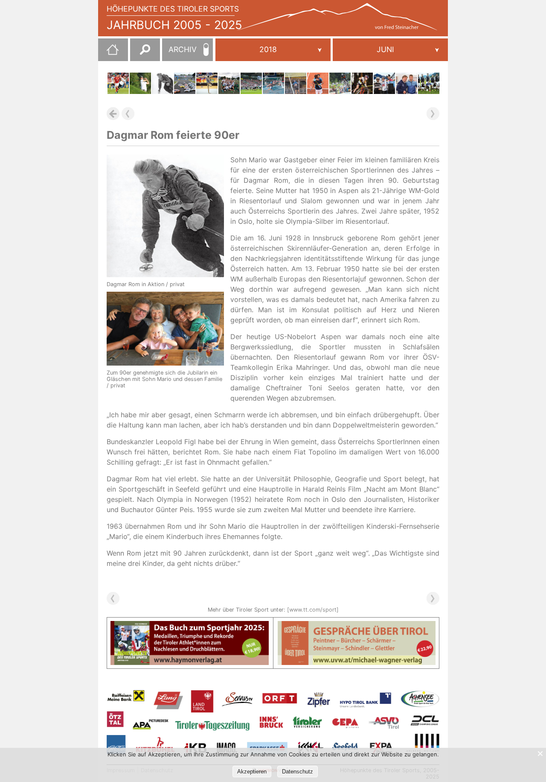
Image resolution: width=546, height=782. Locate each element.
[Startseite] (108, 53)
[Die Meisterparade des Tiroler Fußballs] (428, 83)
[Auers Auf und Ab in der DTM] (184, 83)
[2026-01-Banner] (189, 626)
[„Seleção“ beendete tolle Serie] (118, 83)
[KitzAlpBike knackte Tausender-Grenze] (362, 83)
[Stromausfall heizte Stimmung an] (295, 83)
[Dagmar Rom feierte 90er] (162, 83)
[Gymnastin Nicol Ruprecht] (207, 83)
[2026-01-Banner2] (357, 626)
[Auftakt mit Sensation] (406, 83)
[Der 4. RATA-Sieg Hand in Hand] (384, 83)
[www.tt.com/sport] (313, 609)
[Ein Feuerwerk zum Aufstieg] (229, 83)
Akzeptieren (252, 771)
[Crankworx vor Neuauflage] (340, 83)
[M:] (390, 49)
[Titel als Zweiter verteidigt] (140, 83)
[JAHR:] (273, 49)
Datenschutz (297, 771)
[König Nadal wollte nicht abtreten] (317, 83)
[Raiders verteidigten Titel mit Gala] (251, 83)
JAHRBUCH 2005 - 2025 (174, 25)
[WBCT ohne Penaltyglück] (273, 83)
